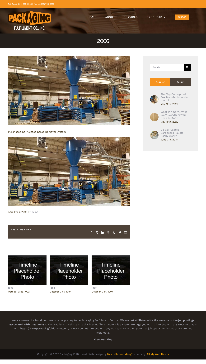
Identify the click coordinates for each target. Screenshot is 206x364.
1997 (111, 270)
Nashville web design (120, 354)
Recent (180, 82)
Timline (33, 212)
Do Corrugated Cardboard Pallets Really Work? (172, 132)
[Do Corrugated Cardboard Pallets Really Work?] (154, 132)
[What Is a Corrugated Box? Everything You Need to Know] (154, 114)
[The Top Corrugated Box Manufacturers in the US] (154, 97)
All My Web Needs (158, 354)
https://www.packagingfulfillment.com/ (44, 328)
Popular (160, 82)
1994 (69, 270)
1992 (27, 270)
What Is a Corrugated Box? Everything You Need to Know (174, 115)
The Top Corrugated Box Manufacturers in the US (174, 97)
